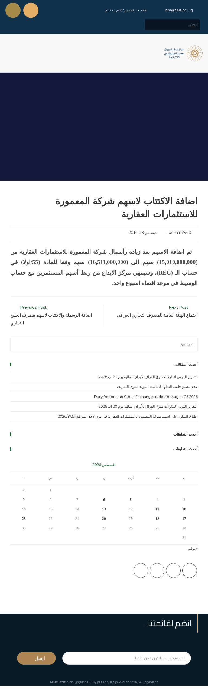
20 (104, 518)
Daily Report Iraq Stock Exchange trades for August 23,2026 (146, 396)
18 (157, 518)
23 (24, 518)
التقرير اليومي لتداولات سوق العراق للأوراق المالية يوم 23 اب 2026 (148, 377)
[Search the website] (172, 24)
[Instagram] (157, 570)
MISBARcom (58, 682)
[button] (9, 53)
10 (184, 509)
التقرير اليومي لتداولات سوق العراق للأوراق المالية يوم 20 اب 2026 (148, 406)
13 (104, 509)
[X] (189, 570)
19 (131, 518)
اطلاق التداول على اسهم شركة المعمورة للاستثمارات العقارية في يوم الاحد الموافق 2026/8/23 (128, 416)
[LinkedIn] (141, 570)
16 (24, 509)
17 (184, 518)
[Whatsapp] (13, 10)
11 (157, 509)
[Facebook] (173, 570)
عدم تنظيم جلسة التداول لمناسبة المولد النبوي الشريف (157, 386)
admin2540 (180, 232)
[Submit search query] (152, 24)
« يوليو (193, 548)
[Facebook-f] (30, 10)
